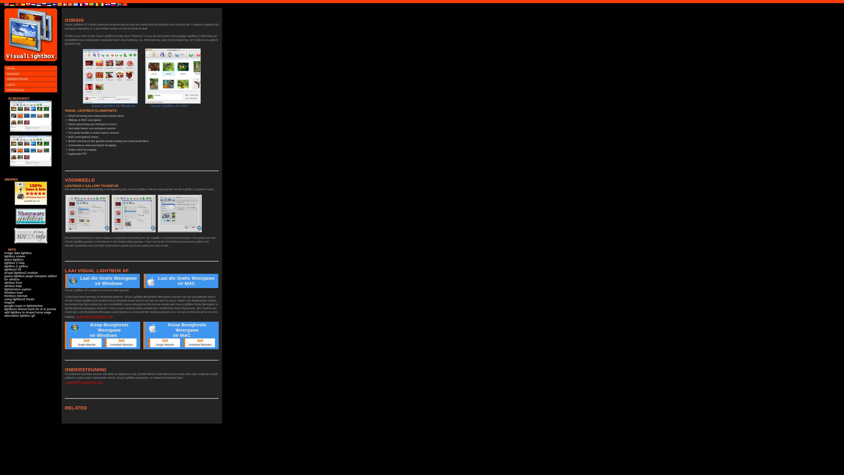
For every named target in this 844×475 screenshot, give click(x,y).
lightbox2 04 (12, 269)
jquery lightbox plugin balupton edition (30, 276)
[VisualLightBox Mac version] (173, 76)
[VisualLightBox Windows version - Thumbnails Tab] (87, 213)
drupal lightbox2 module (21, 272)
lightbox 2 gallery (16, 266)
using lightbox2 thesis (19, 299)
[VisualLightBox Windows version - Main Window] (110, 76)
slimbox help (13, 286)
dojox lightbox (14, 259)
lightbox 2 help (14, 263)
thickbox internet (15, 296)
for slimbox (12, 279)
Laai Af (11, 84)
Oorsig (11, 68)
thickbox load (13, 292)
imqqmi (9, 302)
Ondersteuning (15, 89)
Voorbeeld (13, 73)
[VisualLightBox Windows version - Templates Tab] (134, 213)
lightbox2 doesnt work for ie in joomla (30, 309)
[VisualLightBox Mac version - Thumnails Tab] (180, 213)
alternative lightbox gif (19, 315)
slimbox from (13, 282)
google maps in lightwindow (23, 305)
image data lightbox (18, 253)
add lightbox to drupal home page (27, 312)
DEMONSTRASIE (17, 79)
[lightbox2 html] (31, 134)
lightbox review (14, 256)
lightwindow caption (17, 289)
